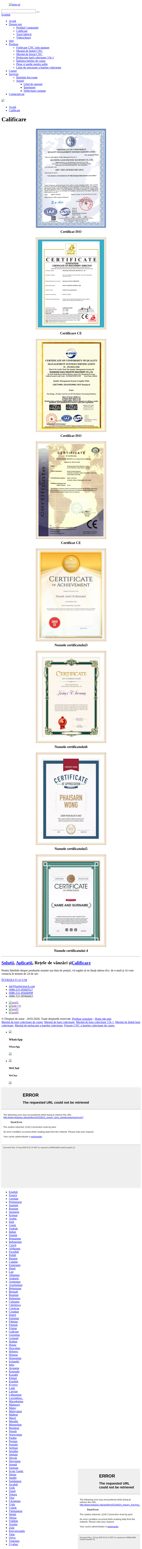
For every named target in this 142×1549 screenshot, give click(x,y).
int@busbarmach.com (22, 986)
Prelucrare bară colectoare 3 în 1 (35, 57)
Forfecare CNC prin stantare (32, 47)
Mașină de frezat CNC (29, 54)
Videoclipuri (23, 37)
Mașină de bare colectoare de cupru (22, 1022)
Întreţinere (30, 87)
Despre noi (15, 24)
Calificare (22, 30)
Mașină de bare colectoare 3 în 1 (95, 1022)
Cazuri (13, 70)
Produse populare (82, 1018)
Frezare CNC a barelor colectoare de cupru (89, 1025)
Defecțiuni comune (35, 90)
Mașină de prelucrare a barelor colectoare (39, 1025)
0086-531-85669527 (21, 989)
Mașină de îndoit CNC (29, 50)
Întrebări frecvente (27, 77)
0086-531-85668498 (21, 993)
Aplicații (24, 962)
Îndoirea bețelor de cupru (30, 60)
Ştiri (11, 40)
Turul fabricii (23, 34)
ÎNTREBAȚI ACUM (14, 980)
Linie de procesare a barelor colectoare (38, 67)
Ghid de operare (33, 84)
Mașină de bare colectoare (59, 1022)
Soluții (20, 80)
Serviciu (13, 74)
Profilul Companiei (27, 27)
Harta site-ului (103, 1018)
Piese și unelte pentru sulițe (32, 64)
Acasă (12, 21)
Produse (13, 44)
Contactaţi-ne (16, 94)
